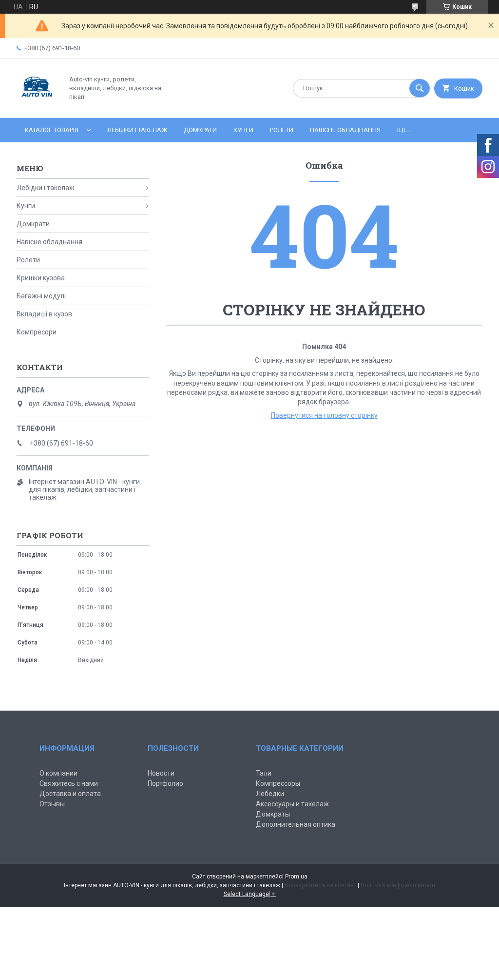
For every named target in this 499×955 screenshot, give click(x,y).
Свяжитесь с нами (68, 783)
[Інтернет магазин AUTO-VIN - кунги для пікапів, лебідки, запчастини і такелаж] (37, 106)
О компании (58, 773)
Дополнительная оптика (295, 824)
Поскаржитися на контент (320, 885)
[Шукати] (419, 88)
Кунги (243, 130)
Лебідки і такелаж (137, 130)
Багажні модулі (41, 296)
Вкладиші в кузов (44, 314)
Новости (161, 773)
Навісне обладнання (345, 130)
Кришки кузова (41, 278)
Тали (263, 773)
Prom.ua (296, 876)
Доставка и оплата (70, 794)
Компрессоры (278, 783)
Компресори (37, 332)
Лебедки (270, 794)
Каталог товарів (51, 130)
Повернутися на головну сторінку (324, 415)
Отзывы (52, 804)
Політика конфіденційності (398, 885)
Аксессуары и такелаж (292, 804)
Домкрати (200, 130)
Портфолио (165, 783)
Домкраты (273, 814)
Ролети (281, 130)
